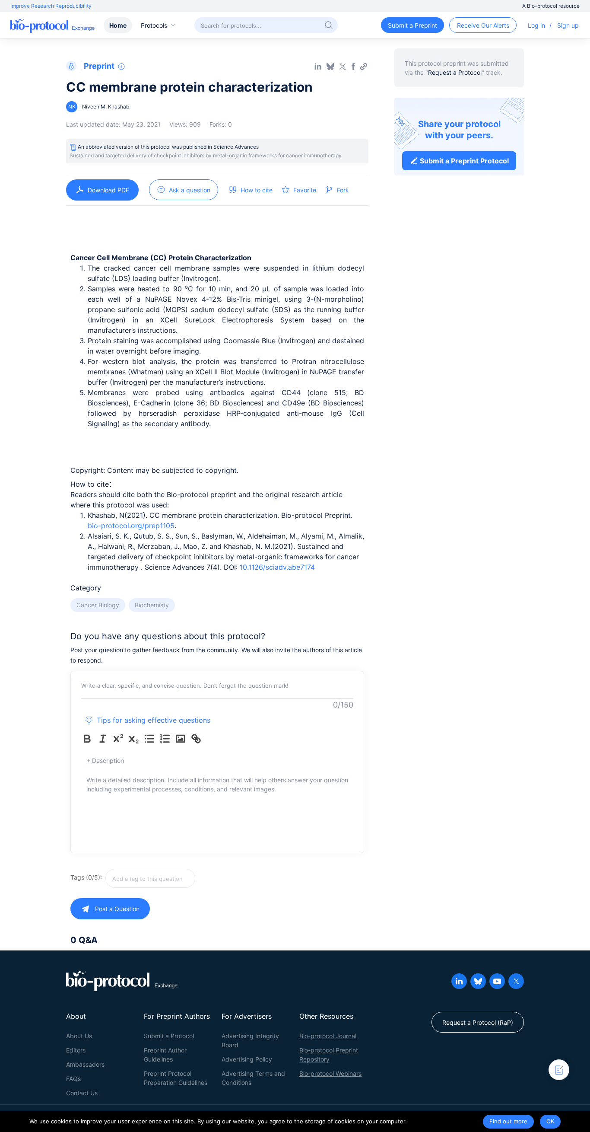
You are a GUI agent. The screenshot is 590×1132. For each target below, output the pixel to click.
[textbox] (150, 878)
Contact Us (82, 1093)
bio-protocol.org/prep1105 (131, 525)
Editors (76, 1050)
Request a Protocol (455, 72)
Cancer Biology (97, 605)
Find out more (508, 1121)
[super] (120, 739)
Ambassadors (85, 1064)
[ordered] (166, 739)
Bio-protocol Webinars (330, 1073)
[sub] (135, 739)
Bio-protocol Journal (327, 1036)
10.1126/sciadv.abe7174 (277, 567)
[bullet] (151, 739)
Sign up (568, 25)
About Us (79, 1036)
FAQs (73, 1078)
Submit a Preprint (412, 25)
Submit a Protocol (169, 1036)
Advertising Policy (247, 1059)
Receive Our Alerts (483, 25)
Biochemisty (152, 605)
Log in (536, 25)
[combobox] (181, 878)
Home (118, 25)
